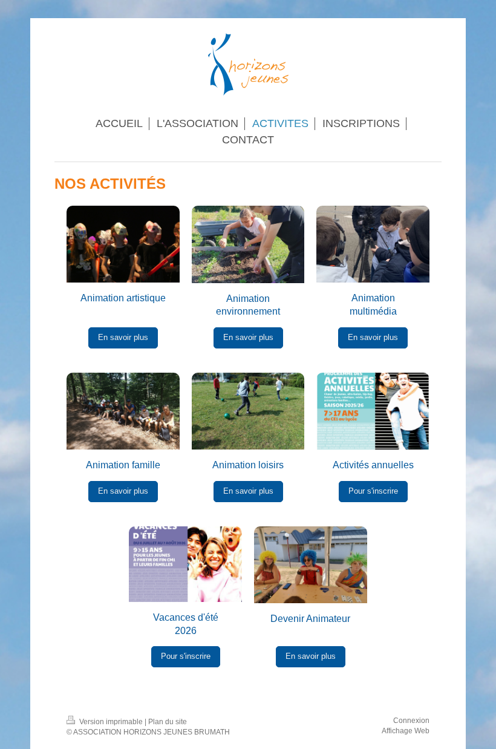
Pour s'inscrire (373, 491)
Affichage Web (405, 730)
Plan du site (167, 721)
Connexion (411, 720)
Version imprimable (111, 721)
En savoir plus (123, 337)
